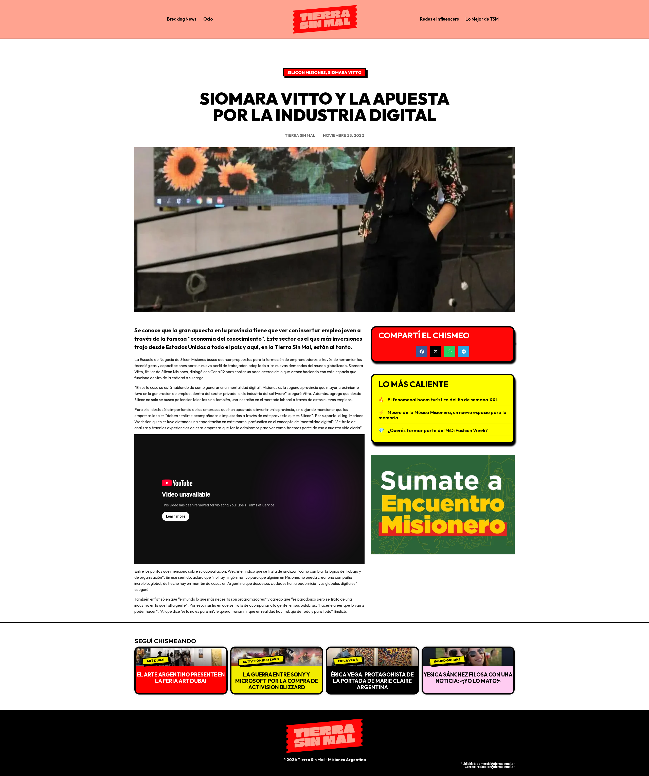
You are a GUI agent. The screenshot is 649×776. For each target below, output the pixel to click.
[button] (421, 351)
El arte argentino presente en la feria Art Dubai (181, 677)
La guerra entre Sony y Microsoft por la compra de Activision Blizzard (276, 680)
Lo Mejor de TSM (482, 19)
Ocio (208, 19)
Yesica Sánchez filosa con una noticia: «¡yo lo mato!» (468, 677)
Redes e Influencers (439, 19)
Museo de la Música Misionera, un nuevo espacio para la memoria (442, 415)
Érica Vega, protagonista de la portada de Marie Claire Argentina (372, 680)
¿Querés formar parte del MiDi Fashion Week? (438, 430)
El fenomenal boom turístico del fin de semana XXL (443, 400)
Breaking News (181, 19)
